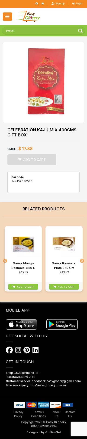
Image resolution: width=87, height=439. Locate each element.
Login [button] (78, 3)
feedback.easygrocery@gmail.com (56, 381)
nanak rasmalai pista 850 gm (64, 265)
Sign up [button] (59, 3)
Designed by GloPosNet (43, 432)
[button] (28, 16)
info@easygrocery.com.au (48, 385)
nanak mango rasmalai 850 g (23, 265)
